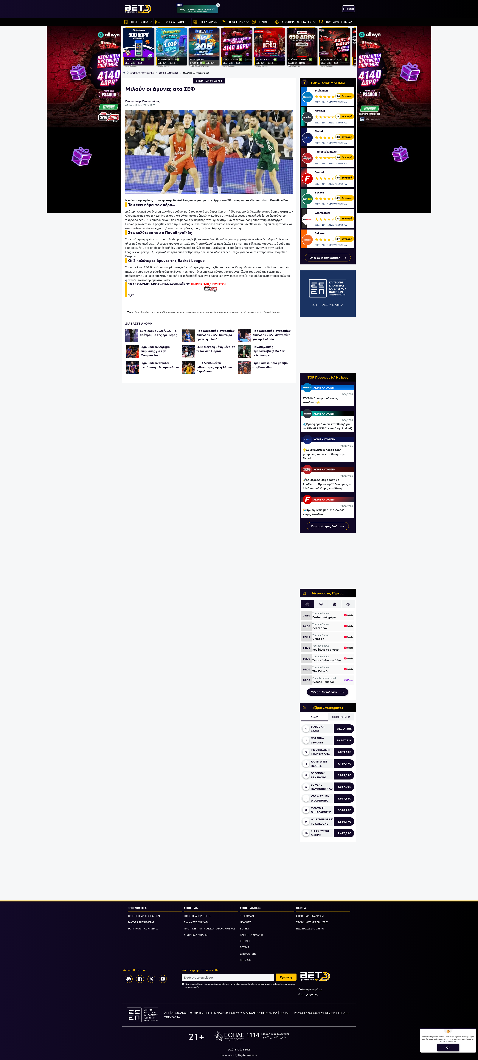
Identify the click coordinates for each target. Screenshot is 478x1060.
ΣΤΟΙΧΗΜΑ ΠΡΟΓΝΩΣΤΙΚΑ (142, 73)
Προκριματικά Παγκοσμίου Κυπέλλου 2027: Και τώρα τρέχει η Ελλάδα (215, 335)
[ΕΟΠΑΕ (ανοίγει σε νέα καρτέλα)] (252, 1036)
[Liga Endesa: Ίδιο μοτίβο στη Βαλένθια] (244, 367)
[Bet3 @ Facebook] (140, 979)
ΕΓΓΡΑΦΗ (348, 8)
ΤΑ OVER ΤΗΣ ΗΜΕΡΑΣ (141, 922)
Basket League (272, 312)
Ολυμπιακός (169, 312)
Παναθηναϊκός (142, 312)
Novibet (320, 111)
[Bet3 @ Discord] (129, 979)
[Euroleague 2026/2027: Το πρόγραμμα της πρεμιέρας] (131, 335)
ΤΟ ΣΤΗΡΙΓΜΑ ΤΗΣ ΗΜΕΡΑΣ (144, 916)
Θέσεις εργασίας (308, 994)
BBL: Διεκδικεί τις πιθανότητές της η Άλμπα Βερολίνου (214, 367)
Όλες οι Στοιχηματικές (324, 257)
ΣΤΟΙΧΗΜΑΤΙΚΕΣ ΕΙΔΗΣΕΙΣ (312, 922)
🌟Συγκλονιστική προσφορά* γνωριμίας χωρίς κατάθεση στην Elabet (324, 454)
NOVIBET (245, 922)
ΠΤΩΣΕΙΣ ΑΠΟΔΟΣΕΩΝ (197, 916)
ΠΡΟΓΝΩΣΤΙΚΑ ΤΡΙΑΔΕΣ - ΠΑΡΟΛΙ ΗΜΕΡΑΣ (209, 928)
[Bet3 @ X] (151, 979)
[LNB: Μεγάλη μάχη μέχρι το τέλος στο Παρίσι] (188, 351)
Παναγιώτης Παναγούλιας (142, 101)
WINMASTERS (248, 953)
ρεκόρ (235, 312)
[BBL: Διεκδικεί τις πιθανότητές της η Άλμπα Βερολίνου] (188, 367)
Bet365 (320, 192)
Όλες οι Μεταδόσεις (324, 692)
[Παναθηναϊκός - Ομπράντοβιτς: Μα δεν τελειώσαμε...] (244, 351)
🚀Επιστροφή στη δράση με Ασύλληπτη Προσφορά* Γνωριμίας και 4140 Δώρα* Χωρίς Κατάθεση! (327, 484)
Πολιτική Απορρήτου (310, 989)
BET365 (244, 947)
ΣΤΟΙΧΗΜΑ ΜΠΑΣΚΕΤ (168, 73)
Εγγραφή (286, 977)
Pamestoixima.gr (326, 151)
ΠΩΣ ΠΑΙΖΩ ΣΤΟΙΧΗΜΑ (310, 928)
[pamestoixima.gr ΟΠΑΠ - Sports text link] (210, 289)
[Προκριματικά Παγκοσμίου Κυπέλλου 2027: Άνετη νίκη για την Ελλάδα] (244, 335)
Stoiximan (321, 90)
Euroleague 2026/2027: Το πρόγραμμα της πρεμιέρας (158, 333)
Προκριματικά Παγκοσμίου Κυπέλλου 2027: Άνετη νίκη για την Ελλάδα (271, 335)
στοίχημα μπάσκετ (220, 312)
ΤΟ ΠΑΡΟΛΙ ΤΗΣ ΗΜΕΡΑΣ (143, 928)
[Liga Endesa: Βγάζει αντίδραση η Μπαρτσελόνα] (132, 367)
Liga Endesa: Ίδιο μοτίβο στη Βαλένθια (270, 365)
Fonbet (319, 172)
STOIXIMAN (247, 916)
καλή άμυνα (247, 312)
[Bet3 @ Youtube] (163, 979)
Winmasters (322, 213)
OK (448, 1047)
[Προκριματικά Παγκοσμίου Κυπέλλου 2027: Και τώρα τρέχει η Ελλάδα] (188, 335)
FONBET (245, 941)
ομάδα (259, 312)
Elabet (319, 131)
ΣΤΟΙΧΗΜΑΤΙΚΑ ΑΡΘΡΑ (310, 916)
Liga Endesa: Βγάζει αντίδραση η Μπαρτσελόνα (160, 365)
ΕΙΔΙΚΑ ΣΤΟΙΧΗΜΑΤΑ (196, 922)
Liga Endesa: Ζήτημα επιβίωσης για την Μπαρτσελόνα (155, 351)
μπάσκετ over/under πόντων (193, 312)
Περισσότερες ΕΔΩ (324, 526)
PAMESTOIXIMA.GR (251, 934)
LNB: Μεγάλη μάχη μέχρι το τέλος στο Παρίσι (215, 349)
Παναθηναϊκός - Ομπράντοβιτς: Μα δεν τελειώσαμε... (268, 351)
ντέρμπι (156, 312)
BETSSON (245, 959)
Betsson (320, 233)
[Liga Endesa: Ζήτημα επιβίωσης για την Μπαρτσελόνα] (132, 351)
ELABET (244, 928)
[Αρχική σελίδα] (124, 73)
